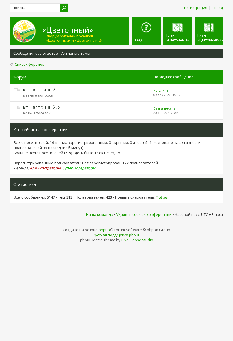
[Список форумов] (27, 31)
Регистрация (195, 7)
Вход (218, 7)
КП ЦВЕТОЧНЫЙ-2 (41, 107)
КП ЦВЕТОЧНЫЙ (39, 90)
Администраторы (45, 167)
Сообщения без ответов (35, 53)
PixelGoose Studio (137, 239)
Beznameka (162, 108)
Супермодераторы (78, 167)
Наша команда (99, 214)
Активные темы (75, 53)
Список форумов (30, 64)
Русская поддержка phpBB (116, 234)
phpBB (104, 229)
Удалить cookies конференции (144, 214)
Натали (158, 90)
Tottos (162, 197)
